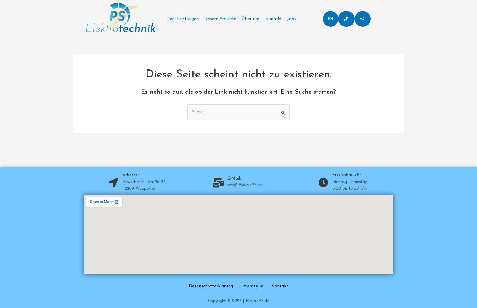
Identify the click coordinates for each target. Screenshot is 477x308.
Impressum (252, 286)
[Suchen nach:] (238, 112)
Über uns (251, 19)
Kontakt (273, 19)
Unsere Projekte (220, 19)
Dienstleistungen (182, 19)
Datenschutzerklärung (211, 286)
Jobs (291, 19)
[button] (330, 19)
